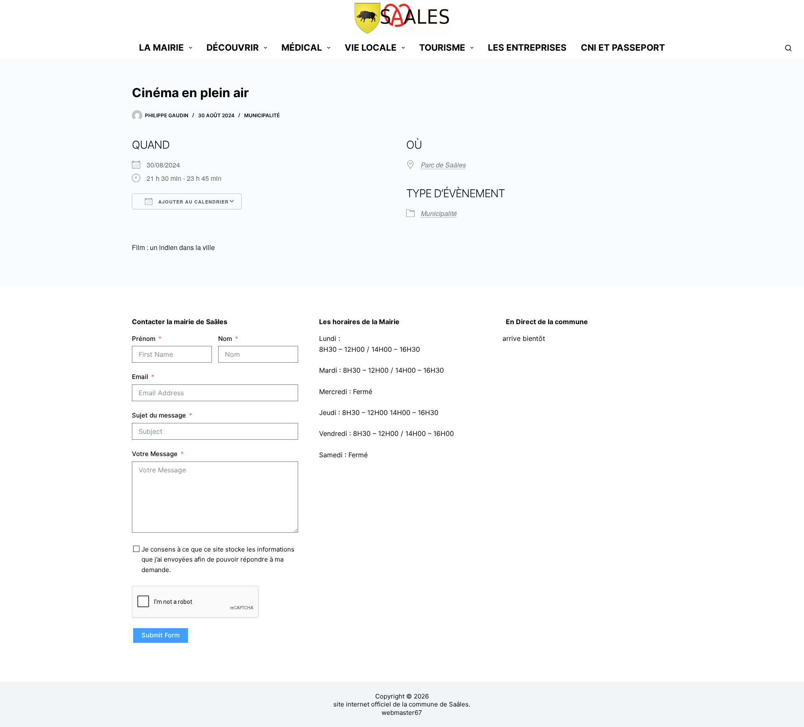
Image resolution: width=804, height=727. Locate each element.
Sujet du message (159, 415)
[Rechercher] (788, 48)
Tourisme (442, 47)
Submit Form (161, 635)
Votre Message (155, 454)
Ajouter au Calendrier (193, 202)
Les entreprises (527, 47)
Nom (225, 339)
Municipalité (262, 115)
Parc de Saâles (443, 165)
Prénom (143, 339)
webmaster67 (401, 713)
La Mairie (161, 47)
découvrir (232, 47)
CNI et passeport (623, 47)
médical (301, 47)
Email (140, 377)
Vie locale (371, 47)
